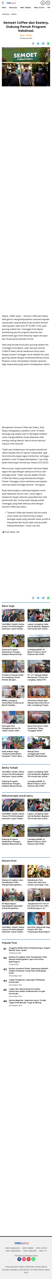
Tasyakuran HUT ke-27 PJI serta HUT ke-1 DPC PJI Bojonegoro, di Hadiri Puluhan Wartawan (38, 905)
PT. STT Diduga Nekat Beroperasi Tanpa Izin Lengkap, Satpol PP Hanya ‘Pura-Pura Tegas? (38, 677)
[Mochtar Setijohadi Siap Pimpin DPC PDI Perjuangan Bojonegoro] (39, 918)
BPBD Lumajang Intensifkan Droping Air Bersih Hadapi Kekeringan (13, 702)
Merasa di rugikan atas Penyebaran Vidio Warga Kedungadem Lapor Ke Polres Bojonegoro (12, 882)
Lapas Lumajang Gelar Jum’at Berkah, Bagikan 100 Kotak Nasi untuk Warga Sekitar (38, 626)
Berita (29, 35)
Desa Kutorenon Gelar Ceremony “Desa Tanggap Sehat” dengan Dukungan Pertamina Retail (38, 728)
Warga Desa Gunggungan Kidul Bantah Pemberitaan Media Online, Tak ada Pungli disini (38, 753)
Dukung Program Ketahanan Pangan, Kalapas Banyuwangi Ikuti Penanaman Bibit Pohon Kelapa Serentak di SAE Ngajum (13, 651)
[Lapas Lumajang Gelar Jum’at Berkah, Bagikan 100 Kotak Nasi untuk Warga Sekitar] (39, 615)
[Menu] (3, 3)
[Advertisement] (26, 201)
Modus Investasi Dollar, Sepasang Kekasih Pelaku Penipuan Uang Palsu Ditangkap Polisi (28, 970)
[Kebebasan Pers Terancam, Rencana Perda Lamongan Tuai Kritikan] (39, 871)
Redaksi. (14, 1270)
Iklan (22, 1267)
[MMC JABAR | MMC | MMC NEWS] (14, 3)
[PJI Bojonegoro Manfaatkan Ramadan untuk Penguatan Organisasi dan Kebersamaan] (13, 894)
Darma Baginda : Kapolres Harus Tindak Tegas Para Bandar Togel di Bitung (27, 1001)
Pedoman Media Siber (36, 1267)
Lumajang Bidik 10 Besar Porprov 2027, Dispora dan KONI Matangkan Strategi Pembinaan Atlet (37, 651)
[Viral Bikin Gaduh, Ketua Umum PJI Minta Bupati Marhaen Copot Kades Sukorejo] (13, 615)
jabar (22, 35)
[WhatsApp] (33, 1259)
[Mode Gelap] (43, 3)
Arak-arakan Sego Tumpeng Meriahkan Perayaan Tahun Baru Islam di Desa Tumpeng (13, 753)
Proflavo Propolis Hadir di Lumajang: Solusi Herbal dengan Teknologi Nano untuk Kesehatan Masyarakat (13, 677)
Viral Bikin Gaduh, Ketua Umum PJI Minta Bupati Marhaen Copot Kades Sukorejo (13, 626)
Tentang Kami (11, 1267)
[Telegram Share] (43, 43)
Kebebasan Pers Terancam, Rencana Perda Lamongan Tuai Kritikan (38, 882)
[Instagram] (24, 1259)
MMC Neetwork (12, 1248)
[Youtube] (29, 1259)
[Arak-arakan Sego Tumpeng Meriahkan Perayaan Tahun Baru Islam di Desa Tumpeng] (13, 742)
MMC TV (43, 1251)
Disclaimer (25, 1270)
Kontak (5, 1270)
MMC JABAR (27, 1248)
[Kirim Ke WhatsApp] (48, 43)
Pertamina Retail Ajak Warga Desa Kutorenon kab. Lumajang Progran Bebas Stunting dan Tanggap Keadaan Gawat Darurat (38, 702)
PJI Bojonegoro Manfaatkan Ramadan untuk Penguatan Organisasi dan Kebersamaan (12, 905)
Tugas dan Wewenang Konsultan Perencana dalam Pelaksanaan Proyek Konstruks (27, 991)
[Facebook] (19, 1259)
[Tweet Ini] (38, 43)
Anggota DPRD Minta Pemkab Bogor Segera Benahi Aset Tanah (29, 949)
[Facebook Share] (33, 43)
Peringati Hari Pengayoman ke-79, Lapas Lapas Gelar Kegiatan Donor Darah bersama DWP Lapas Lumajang (12, 728)
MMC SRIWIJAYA (13, 1251)
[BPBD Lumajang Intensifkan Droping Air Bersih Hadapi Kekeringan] (13, 691)
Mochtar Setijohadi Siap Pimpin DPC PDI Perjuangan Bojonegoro (39, 929)
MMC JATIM (41, 1248)
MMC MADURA (29, 1251)
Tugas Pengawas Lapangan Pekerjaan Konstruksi (27, 981)
